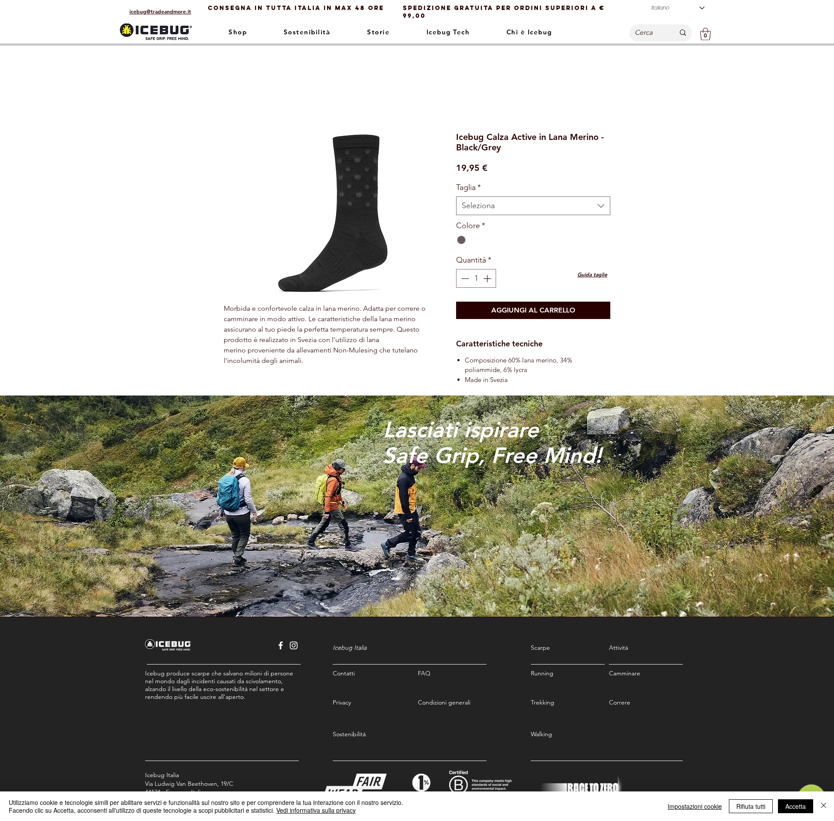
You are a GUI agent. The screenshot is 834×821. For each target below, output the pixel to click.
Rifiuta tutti (750, 806)
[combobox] (533, 205)
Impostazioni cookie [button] (695, 806)
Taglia (468, 187)
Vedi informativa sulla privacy (316, 810)
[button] (705, 34)
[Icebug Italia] (280, 645)
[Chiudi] (823, 806)
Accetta (795, 806)
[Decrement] (464, 278)
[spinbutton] (476, 278)
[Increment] (488, 278)
